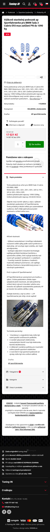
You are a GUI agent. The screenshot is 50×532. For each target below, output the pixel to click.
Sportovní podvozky (26, 12)
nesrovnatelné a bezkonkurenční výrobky (28, 414)
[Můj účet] (29, 4)
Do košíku (36, 144)
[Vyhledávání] (24, 4)
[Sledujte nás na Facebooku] (4, 512)
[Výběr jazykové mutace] (46, 4)
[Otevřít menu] (4, 4)
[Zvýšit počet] (22, 142)
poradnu (19, 161)
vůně (31, 425)
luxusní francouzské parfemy (32, 403)
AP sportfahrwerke (15, 363)
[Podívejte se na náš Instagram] (9, 512)
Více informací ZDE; (27, 429)
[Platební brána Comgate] (13, 520)
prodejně (14, 166)
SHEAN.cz (33, 528)
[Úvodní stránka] (3, 12)
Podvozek (11, 12)
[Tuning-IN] (14, 4)
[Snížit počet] (22, 146)
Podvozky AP (41, 12)
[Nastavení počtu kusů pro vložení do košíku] (19, 144)
